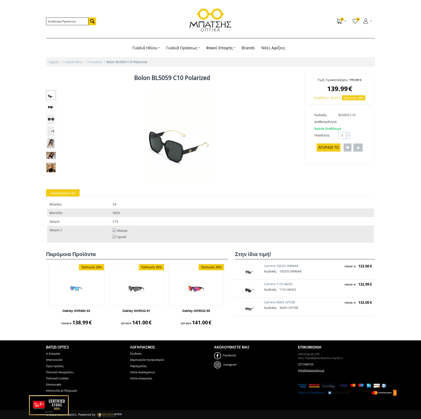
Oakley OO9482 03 (76, 311)
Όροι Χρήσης (55, 366)
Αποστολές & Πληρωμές (61, 390)
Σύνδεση (135, 353)
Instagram (230, 365)
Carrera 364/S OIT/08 (279, 302)
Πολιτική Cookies (57, 378)
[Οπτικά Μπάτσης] (210, 20)
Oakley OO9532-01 (136, 311)
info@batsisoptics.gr (311, 370)
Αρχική (54, 62)
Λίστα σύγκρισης (141, 378)
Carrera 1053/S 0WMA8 (281, 266)
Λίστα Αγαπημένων (142, 372)
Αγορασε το (328, 147)
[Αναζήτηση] (92, 21)
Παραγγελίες (138, 366)
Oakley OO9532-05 (196, 311)
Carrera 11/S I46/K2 (278, 284)
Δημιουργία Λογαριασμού (147, 360)
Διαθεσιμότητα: (324, 122)
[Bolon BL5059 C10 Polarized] (178, 136)
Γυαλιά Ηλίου (73, 62)
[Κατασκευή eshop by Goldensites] (109, 414)
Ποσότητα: (322, 135)
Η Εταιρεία (53, 353)
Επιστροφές (53, 384)
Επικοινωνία (54, 360)
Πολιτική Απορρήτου (60, 372)
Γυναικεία (94, 62)
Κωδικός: (320, 115)
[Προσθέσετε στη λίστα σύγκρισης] (358, 147)
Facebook (229, 355)
